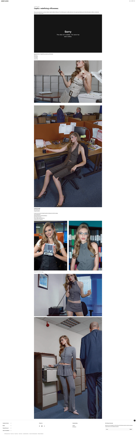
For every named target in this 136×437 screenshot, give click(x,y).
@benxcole (38, 209)
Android (75, 426)
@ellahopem (38, 214)
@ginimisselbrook (45, 213)
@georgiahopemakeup (41, 218)
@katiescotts (50, 213)
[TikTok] (44, 426)
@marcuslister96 (40, 219)
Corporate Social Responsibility (33, 433)
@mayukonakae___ (39, 216)
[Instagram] (39, 426)
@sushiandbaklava (44, 215)
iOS (74, 425)
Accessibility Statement (26, 433)
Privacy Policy (16, 433)
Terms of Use (12, 433)
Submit (131, 429)
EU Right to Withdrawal (40, 433)
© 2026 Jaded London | (7, 433)
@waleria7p (38, 215)
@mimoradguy (55, 213)
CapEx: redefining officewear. (46, 8)
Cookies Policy (20, 433)
